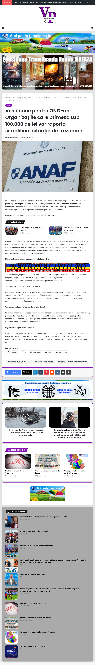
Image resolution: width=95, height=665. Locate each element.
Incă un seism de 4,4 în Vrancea (14, 472)
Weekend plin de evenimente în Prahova (36, 545)
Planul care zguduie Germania (32, 574)
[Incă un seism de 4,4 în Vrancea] (18, 461)
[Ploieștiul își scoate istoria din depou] (47, 461)
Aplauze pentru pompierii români (34, 531)
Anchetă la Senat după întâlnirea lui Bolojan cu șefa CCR (43, 517)
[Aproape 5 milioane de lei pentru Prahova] (77, 461)
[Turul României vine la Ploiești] (11, 651)
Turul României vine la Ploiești (32, 646)
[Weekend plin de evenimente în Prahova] (55, 230)
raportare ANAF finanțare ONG (73, 362)
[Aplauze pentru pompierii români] (11, 230)
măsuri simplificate (44, 362)
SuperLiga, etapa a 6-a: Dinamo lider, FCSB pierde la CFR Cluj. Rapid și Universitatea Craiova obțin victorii (49, 590)
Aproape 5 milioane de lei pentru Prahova (74, 472)
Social (15, 98)
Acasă (9, 98)
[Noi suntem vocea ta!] (47, 15)
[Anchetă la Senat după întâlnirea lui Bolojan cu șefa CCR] (11, 522)
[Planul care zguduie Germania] (11, 579)
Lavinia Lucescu (12, 137)
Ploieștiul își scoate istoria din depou (47, 472)
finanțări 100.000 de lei (19, 362)
